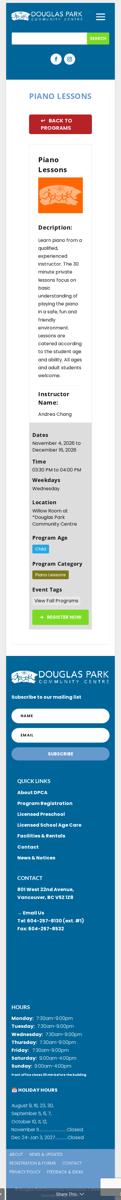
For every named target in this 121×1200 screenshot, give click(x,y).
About (16, 1154)
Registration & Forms (32, 1163)
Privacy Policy (25, 1172)
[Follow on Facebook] (56, 59)
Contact (72, 1163)
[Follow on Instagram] (69, 59)
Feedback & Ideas (65, 1172)
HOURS (20, 1007)
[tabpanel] (60, 195)
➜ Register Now (60, 617)
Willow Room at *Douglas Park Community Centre (54, 517)
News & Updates (46, 1154)
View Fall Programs (56, 601)
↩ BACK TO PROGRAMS (56, 124)
